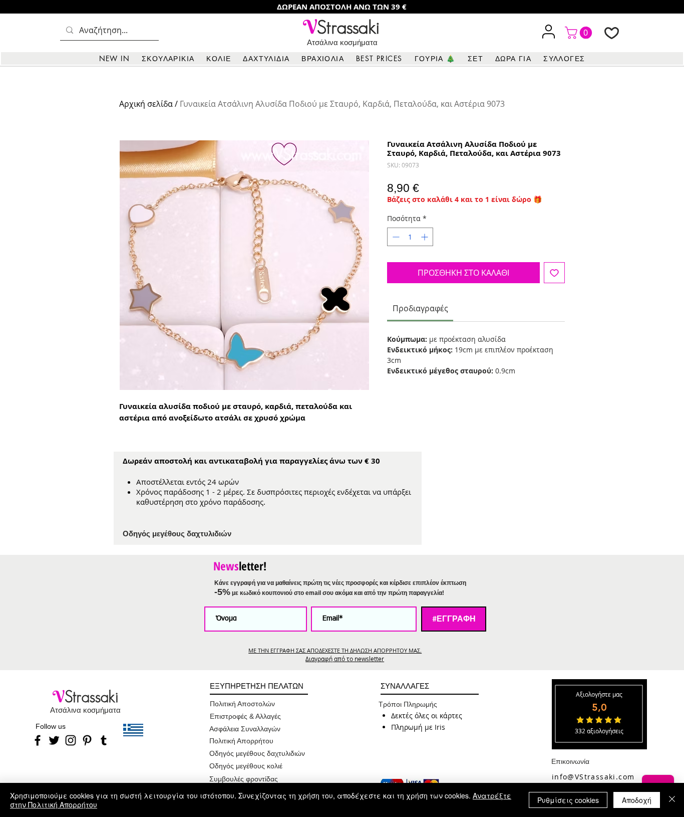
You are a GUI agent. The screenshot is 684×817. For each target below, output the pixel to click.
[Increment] (425, 237)
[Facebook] (38, 740)
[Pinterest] (87, 740)
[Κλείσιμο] (672, 800)
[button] (168, 58)
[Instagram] (71, 740)
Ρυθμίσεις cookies (568, 800)
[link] (580, 33)
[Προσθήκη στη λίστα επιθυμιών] (554, 272)
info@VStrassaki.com (593, 776)
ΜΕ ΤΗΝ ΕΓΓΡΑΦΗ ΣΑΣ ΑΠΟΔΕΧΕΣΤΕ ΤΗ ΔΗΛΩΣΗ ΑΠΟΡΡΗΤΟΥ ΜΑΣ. (335, 650)
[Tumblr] (104, 740)
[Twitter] (54, 740)
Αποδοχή (636, 800)
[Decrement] (395, 237)
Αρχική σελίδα (146, 103)
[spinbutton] (410, 237)
